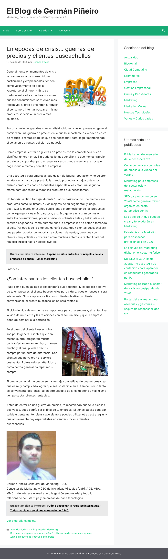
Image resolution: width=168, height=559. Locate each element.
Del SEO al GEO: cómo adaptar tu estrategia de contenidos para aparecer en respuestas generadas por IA (141, 268)
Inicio (6, 30)
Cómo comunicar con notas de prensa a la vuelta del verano (142, 170)
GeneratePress (112, 553)
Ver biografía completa (21, 520)
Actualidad (16, 529)
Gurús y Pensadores (137, 94)
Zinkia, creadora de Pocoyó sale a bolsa (32, 536)
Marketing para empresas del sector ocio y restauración (141, 185)
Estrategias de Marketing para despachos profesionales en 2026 (140, 237)
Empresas (130, 81)
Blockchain (131, 63)
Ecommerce (132, 75)
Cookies (44, 30)
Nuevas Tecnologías (137, 112)
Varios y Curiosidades (138, 118)
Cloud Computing (135, 69)
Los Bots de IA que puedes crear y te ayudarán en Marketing (142, 221)
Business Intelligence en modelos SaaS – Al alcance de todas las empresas (51, 533)
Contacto (64, 30)
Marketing (52, 529)
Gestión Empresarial (34, 529)
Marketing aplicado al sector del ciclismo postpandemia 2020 (142, 288)
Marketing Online (135, 106)
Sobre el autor (24, 30)
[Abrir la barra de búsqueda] (163, 31)
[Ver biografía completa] (38, 520)
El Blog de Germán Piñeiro (53, 10)
